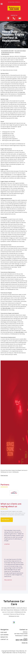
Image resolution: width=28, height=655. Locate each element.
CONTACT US (4, 639)
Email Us (24, 642)
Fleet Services (4, 475)
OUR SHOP (4, 632)
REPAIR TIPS (4, 637)
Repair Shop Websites (18, 651)
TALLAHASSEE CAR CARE (9, 25)
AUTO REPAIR (4, 635)
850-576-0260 (20, 265)
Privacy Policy (22, 652)
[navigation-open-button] (2, 4)
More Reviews (6, 519)
